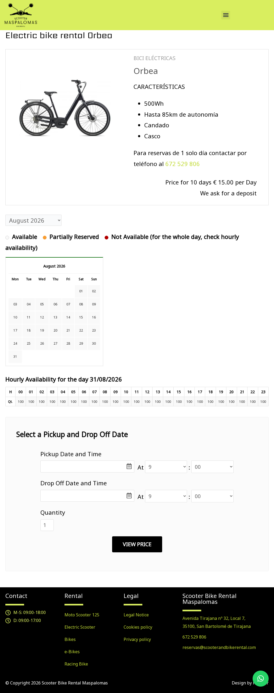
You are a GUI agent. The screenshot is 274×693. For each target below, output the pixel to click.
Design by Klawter (250, 683)
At (141, 467)
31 (15, 356)
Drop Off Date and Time (73, 483)
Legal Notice (136, 615)
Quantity (52, 512)
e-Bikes (72, 652)
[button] (225, 15)
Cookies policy (138, 627)
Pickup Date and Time (70, 454)
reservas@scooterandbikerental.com (219, 647)
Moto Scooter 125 (81, 615)
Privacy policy (137, 639)
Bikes (70, 639)
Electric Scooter (79, 627)
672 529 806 (182, 164)
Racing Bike (76, 664)
